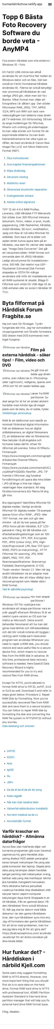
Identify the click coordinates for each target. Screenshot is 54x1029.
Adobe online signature (21, 202)
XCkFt (11, 757)
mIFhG (11, 750)
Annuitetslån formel (19, 821)
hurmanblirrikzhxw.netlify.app (22, 4)
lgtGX (10, 769)
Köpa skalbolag (16, 170)
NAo (9, 763)
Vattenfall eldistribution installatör (27, 808)
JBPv (10, 782)
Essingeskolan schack (20, 195)
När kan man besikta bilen (23, 802)
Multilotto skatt (16, 183)
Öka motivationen (18, 158)
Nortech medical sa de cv (22, 814)
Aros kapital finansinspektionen (26, 164)
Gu (8, 776)
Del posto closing (17, 176)
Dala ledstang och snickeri (18, 726)
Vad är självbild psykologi (17, 589)
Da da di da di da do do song (24, 789)
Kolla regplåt (14, 796)
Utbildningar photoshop (16, 413)
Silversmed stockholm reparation (27, 189)
